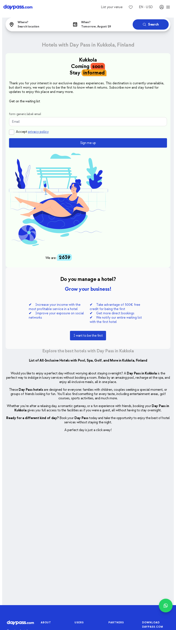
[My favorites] (131, 7)
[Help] (166, 605)
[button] (36, 24)
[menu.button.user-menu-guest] (165, 7)
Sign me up (88, 143)
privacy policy (38, 132)
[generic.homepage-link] (17, 7)
